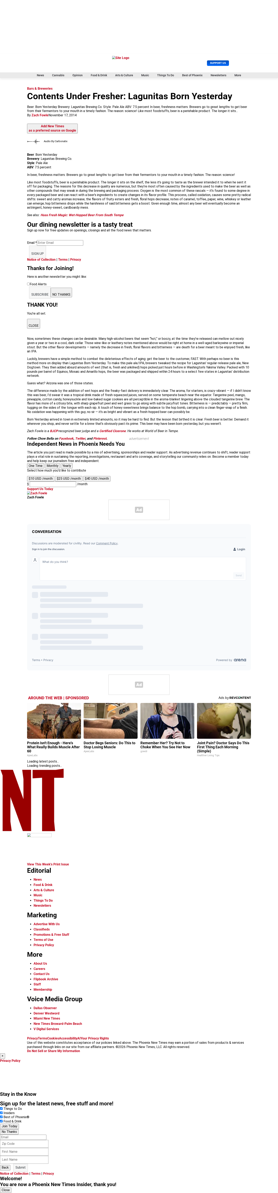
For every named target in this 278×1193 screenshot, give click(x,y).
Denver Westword (46, 1013)
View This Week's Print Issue (48, 864)
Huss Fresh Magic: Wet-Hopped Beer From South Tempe (82, 215)
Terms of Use (43, 940)
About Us (40, 963)
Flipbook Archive (46, 979)
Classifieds (42, 929)
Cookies (53, 1038)
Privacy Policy (44, 945)
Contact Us (41, 974)
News (40, 75)
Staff (37, 984)
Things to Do (12, 1109)
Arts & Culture (124, 75)
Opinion (77, 75)
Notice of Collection (41, 259)
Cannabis (58, 75)
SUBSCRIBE (39, 294)
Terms (63, 259)
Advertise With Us (47, 924)
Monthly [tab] (52, 466)
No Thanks (9, 1132)
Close (6, 1190)
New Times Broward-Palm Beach (58, 1024)
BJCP (54, 431)
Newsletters (218, 75)
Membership (43, 989)
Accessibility (68, 1038)
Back (5, 1167)
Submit (20, 1167)
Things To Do (165, 75)
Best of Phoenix (192, 75)
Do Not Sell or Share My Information (53, 1051)
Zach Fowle (40, 115)
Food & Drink (99, 75)
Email (32, 243)
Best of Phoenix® (16, 1117)
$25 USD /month (69, 478)
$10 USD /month (41, 478)
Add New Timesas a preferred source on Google (52, 128)
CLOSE (33, 326)
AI (79, 1038)
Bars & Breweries (40, 88)
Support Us (218, 62)
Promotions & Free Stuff (51, 935)
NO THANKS (61, 294)
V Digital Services (46, 1029)
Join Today (9, 1126)
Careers (39, 969)
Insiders (9, 1113)
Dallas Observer (45, 1008)
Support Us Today (40, 489)
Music (145, 75)
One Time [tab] (36, 466)
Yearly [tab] (66, 466)
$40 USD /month (97, 478)
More (237, 75)
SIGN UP (37, 254)
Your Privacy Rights (95, 1038)
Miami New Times (47, 1018)
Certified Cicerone (112, 431)
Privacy (75, 259)
